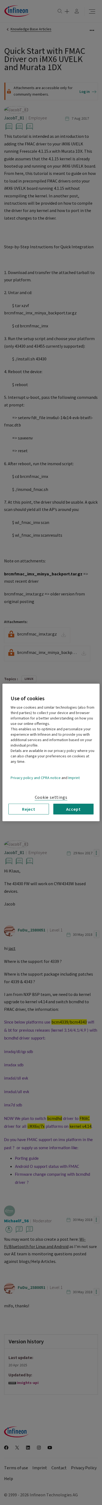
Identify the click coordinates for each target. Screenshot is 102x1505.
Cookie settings (51, 797)
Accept (73, 809)
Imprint (74, 778)
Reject (28, 809)
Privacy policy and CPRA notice (36, 778)
